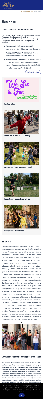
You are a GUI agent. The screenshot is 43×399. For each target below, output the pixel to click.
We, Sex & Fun (9, 104)
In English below (33, 72)
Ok (21, 395)
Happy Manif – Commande (14, 230)
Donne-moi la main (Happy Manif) (17, 135)
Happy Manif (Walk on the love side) (18, 167)
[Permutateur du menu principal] (36, 5)
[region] (21, 337)
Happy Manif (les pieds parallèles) (17, 199)
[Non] (41, 391)
